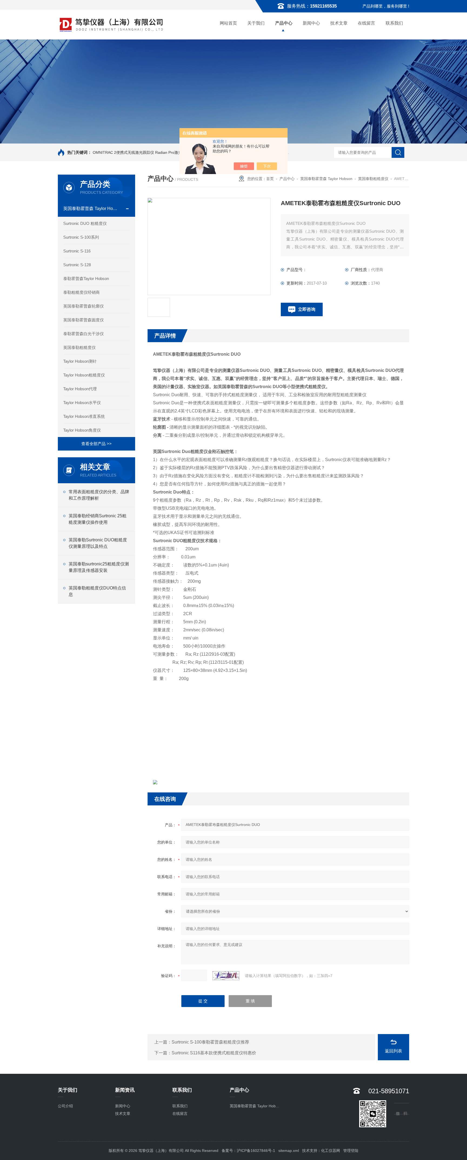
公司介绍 (65, 1106)
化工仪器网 (330, 1150)
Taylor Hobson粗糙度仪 (84, 375)
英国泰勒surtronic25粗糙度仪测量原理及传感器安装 (99, 567)
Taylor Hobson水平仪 (82, 402)
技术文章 (339, 23)
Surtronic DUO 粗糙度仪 (85, 223)
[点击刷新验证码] (225, 975)
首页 (270, 178)
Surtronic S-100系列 (81, 237)
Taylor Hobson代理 (80, 388)
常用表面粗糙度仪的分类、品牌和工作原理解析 (99, 495)
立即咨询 (306, 309)
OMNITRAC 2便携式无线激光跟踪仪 (123, 152)
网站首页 (228, 23)
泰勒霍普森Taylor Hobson (86, 278)
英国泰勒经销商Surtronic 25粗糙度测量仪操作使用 (97, 519)
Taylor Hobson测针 (80, 361)
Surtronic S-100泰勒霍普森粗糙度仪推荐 (210, 1042)
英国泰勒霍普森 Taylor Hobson (91, 208)
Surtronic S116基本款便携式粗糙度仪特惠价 (214, 1053)
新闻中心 (311, 23)
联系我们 (394, 23)
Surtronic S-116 (77, 251)
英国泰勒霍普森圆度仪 (83, 320)
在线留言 (366, 23)
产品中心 (283, 23)
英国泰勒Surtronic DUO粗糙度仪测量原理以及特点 (98, 543)
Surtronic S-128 (77, 264)
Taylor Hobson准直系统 (84, 416)
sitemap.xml (288, 1150)
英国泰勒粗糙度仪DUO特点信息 (97, 591)
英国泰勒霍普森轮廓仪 (83, 306)
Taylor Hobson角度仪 (82, 430)
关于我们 (256, 23)
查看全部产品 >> (96, 443)
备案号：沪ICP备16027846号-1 (248, 1150)
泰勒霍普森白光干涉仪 (83, 333)
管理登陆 (350, 1150)
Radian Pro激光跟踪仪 (174, 152)
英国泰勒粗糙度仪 (79, 347)
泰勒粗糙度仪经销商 (81, 292)
